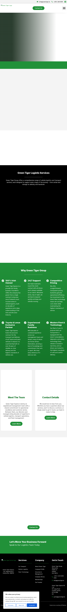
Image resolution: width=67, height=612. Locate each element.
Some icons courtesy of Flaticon (58, 605)
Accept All (32, 605)
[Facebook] (65, 2)
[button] (64, 8)
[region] (21, 600)
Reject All (21, 605)
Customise (10, 605)
